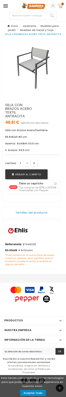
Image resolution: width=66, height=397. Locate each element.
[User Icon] (53, 6)
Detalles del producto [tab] (32, 213)
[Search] (52, 16)
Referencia (13, 244)
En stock (11, 250)
